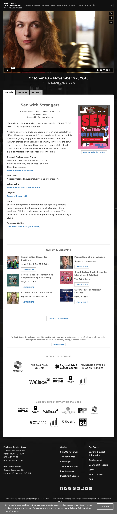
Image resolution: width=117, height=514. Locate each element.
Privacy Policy (77, 508)
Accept (105, 507)
